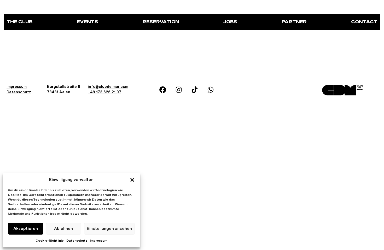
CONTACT (364, 22)
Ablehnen (63, 229)
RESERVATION (161, 22)
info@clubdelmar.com (108, 87)
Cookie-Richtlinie (50, 240)
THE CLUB (19, 22)
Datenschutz (76, 240)
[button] (132, 180)
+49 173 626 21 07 (104, 92)
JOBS (230, 22)
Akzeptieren (25, 229)
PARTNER (294, 22)
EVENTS (87, 22)
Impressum (98, 240)
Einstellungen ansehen (109, 229)
